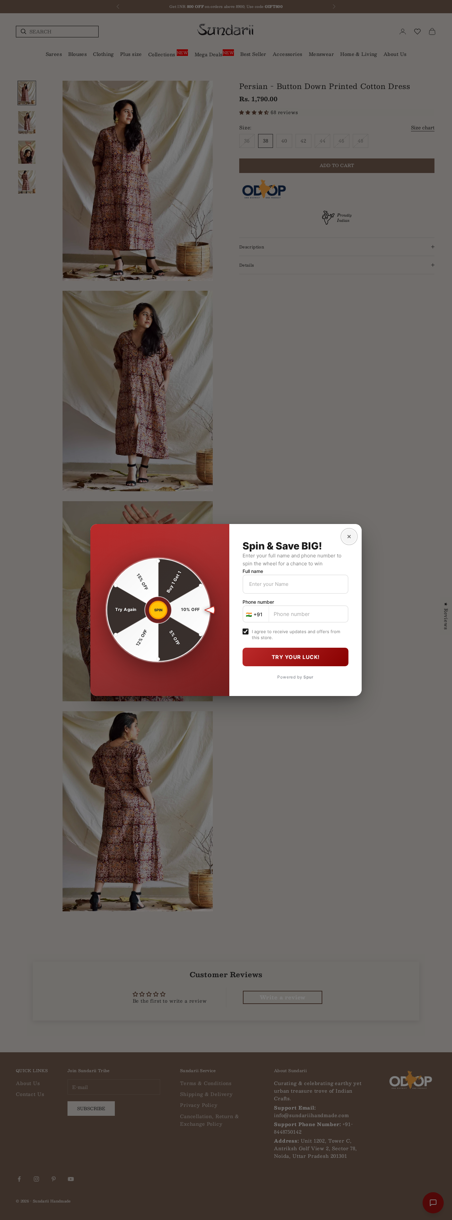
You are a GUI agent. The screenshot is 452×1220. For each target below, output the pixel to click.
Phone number (258, 602)
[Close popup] (349, 536)
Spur (308, 677)
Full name (253, 571)
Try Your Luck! (296, 657)
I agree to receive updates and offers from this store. (296, 634)
